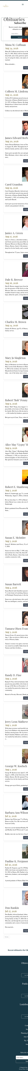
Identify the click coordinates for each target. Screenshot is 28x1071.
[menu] (22, 4)
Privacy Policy (22, 1069)
